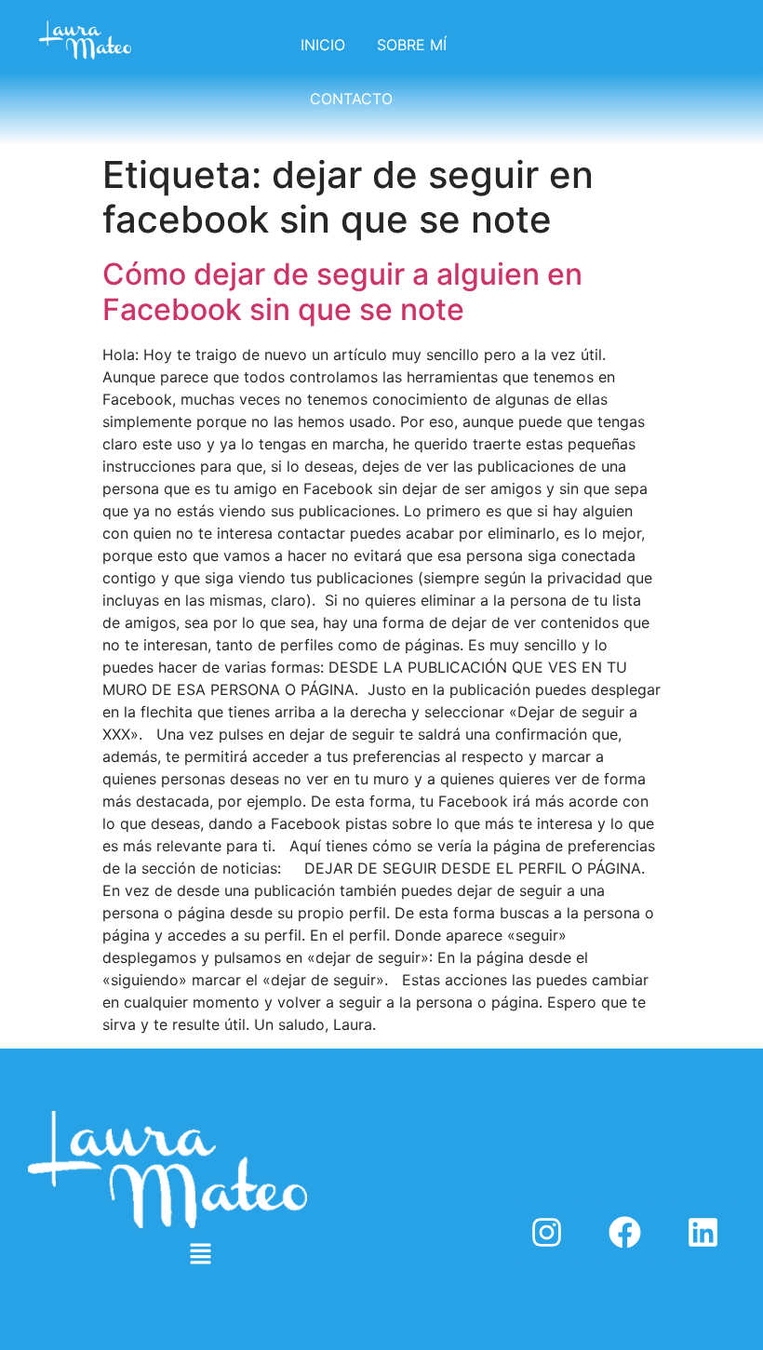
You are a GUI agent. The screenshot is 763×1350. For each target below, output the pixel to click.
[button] (200, 1255)
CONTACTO (351, 98)
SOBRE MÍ (412, 44)
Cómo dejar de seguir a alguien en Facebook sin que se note (342, 291)
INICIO (323, 44)
